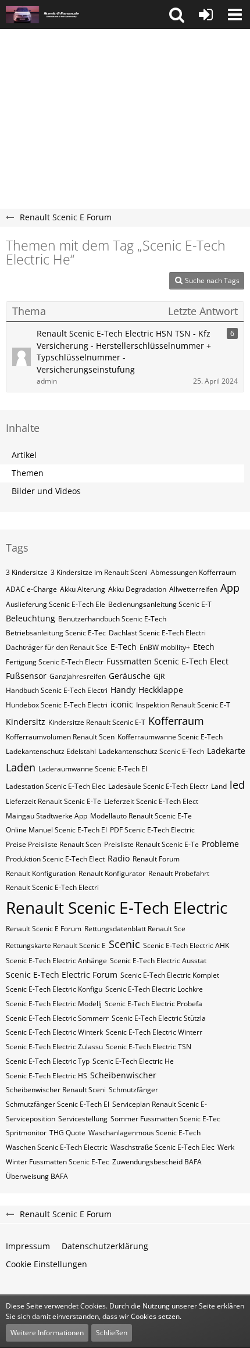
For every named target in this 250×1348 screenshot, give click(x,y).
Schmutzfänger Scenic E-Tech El (57, 1104)
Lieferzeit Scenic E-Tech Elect (151, 801)
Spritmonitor (26, 1133)
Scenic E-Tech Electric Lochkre (154, 989)
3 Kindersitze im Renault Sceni (99, 572)
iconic (121, 704)
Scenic (124, 944)
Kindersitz (25, 721)
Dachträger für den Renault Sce (57, 647)
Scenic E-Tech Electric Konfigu (54, 989)
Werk (225, 1147)
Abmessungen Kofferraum (193, 572)
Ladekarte (226, 750)
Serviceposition (30, 1119)
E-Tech (123, 646)
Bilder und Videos (46, 490)
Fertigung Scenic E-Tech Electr (54, 662)
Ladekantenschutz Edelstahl (51, 751)
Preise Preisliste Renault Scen (53, 844)
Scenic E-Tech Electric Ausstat (158, 961)
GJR (159, 676)
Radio (119, 858)
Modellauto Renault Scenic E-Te (141, 816)
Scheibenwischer (123, 1075)
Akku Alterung (82, 589)
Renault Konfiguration (41, 873)
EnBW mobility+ (165, 647)
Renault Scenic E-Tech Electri (52, 887)
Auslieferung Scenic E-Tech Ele (55, 604)
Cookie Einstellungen (46, 1264)
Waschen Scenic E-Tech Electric (57, 1147)
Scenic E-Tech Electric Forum (61, 974)
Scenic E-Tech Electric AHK (186, 945)
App (230, 588)
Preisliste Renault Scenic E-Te (151, 844)
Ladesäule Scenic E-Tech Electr (158, 786)
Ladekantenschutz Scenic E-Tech (151, 751)
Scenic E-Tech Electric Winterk (54, 1032)
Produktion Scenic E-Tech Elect (55, 859)
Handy (122, 689)
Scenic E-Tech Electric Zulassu (54, 1047)
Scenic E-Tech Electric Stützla (159, 1018)
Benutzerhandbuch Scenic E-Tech (112, 619)
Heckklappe (160, 689)
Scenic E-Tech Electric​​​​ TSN (148, 1047)
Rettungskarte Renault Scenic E (56, 945)
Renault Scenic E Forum (43, 929)
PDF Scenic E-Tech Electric (152, 830)
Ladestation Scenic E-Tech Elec (55, 786)
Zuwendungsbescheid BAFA (157, 1162)
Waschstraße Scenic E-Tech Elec (162, 1147)
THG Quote (67, 1133)
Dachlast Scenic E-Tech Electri (157, 633)
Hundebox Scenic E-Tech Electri (57, 705)
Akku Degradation (137, 589)
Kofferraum (176, 721)
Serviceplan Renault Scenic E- (159, 1104)
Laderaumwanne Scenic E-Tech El (92, 769)
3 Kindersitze (27, 572)
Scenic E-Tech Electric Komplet (169, 975)
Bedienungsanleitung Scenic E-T (160, 604)
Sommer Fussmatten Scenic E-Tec (165, 1119)
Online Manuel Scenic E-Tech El (56, 830)
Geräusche (130, 675)
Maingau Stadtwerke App (46, 816)
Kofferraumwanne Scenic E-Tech (170, 737)
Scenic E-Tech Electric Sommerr (57, 1018)
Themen (28, 472)
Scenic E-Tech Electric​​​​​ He (133, 1061)
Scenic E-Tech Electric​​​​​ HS (46, 1076)
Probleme (220, 843)
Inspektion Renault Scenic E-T (183, 705)
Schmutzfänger (133, 1090)
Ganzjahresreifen (77, 676)
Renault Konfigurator (111, 873)
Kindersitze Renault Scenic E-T (96, 722)
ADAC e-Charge (31, 589)
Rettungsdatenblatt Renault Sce (134, 929)
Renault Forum (156, 859)
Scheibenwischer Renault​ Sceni (56, 1090)
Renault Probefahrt (178, 873)
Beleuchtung (30, 618)
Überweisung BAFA (37, 1176)
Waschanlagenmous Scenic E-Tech (144, 1133)
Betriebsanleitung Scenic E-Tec (56, 633)
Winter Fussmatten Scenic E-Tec (57, 1162)
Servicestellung (83, 1119)
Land (219, 786)
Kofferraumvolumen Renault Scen (60, 737)
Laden (20, 767)
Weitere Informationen (47, 1333)
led (237, 785)
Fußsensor (26, 675)
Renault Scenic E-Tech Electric (116, 907)
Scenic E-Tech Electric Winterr (154, 1032)
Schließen (111, 1333)
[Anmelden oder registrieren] (205, 14)
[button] (176, 14)
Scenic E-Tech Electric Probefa (153, 1004)
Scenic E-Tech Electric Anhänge (56, 961)
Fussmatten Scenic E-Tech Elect (167, 661)
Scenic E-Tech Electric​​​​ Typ (48, 1061)
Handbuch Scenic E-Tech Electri (57, 690)
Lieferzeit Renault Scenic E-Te (53, 801)
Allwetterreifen (193, 589)
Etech (204, 646)
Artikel (24, 454)
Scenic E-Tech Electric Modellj (54, 1004)
